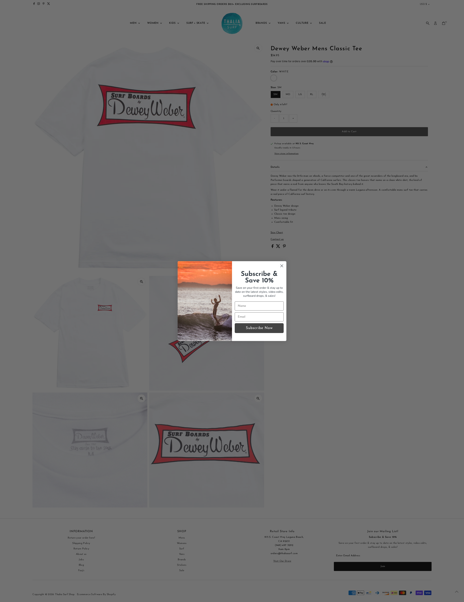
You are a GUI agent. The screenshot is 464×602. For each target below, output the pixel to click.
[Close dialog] (282, 266)
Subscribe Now (259, 328)
